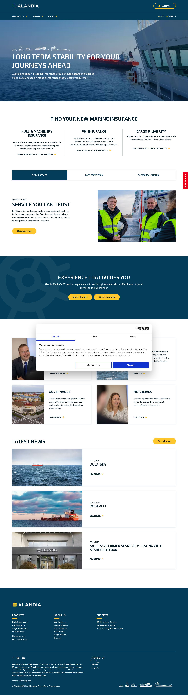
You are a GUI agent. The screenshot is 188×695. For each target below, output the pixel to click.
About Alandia (80, 297)
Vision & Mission (57, 373)
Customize (92, 365)
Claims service (24, 231)
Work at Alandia (107, 297)
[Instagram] (18, 658)
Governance (59, 391)
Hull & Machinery (20, 622)
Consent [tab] (55, 337)
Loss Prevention (94, 175)
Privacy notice (54, 686)
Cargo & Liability (19, 628)
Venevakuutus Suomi (106, 625)
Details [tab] (94, 337)
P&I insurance (18, 625)
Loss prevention (19, 639)
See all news (164, 441)
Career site (59, 631)
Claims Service (39, 175)
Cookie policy (31, 686)
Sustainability (60, 628)
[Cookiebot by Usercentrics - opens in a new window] (137, 328)
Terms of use (43, 686)
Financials (142, 391)
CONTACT (166, 5)
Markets (137, 373)
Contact (57, 638)
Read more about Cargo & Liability (149, 148)
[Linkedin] (23, 658)
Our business (60, 622)
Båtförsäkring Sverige (107, 622)
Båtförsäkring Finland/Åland (110, 628)
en (162, 16)
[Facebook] (13, 658)
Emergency (185, 179)
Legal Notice (60, 634)
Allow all (130, 365)
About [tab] (132, 337)
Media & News (61, 625)
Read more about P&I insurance (92, 150)
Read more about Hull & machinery (35, 154)
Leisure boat (18, 631)
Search (172, 16)
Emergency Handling (148, 175)
